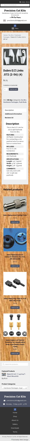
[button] (15, 26)
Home (5, 35)
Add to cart (13, 89)
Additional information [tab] (13, 114)
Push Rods (22, 102)
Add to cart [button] (15, 222)
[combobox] (15, 387)
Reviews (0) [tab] (9, 118)
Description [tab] (9, 110)
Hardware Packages (10, 102)
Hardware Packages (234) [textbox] (14, 388)
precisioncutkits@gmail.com (17, 20)
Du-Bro (11, 35)
